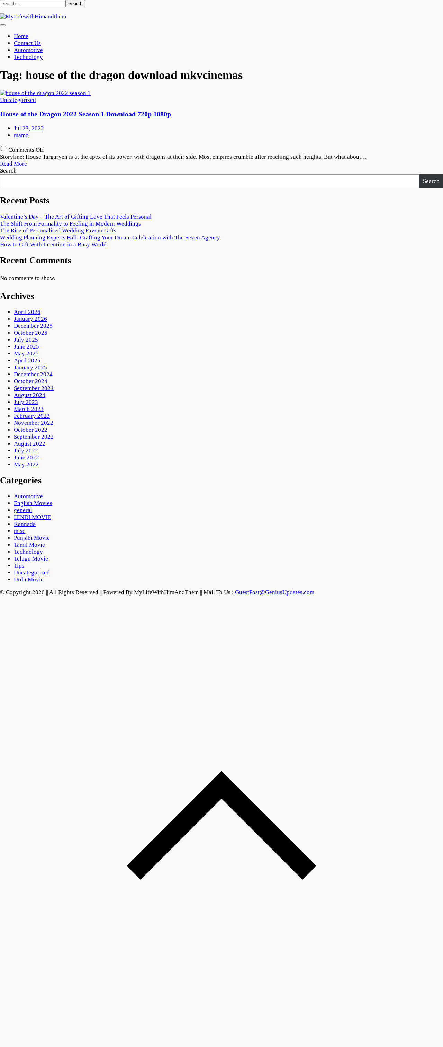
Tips (19, 565)
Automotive (28, 50)
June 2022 (26, 457)
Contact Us (27, 43)
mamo (21, 135)
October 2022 (30, 429)
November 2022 (33, 423)
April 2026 (27, 312)
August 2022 (29, 443)
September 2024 (34, 388)
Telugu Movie (31, 558)
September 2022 (34, 436)
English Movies (33, 503)
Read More (13, 163)
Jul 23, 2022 (29, 128)
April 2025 (27, 360)
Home (21, 36)
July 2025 (26, 339)
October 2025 (30, 332)
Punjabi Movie (32, 538)
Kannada (25, 524)
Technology (28, 57)
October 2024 (30, 381)
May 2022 (26, 464)
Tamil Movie (29, 545)
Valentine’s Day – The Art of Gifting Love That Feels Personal (76, 216)
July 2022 (26, 450)
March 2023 (29, 409)
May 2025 (26, 353)
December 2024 (33, 374)
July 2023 (26, 402)
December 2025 (33, 326)
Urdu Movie (29, 579)
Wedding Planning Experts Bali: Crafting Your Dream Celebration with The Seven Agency (110, 237)
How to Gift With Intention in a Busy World (53, 244)
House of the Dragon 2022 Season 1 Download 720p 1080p (85, 114)
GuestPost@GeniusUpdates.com (274, 592)
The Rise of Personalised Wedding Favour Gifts (58, 230)
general (23, 510)
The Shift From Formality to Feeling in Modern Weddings (70, 223)
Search (8, 170)
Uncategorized (18, 100)
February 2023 (32, 416)
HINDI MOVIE (32, 517)
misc (19, 531)
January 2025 (30, 367)
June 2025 (26, 346)
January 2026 (30, 319)
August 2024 (29, 395)
